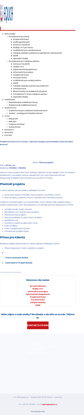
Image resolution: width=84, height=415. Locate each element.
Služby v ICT (37, 289)
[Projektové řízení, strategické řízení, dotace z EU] (6, 23)
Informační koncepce (38, 291)
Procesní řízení (38, 299)
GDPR (37, 305)
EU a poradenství (38, 286)
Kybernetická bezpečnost (38, 294)
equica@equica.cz (49, 404)
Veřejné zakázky (38, 302)
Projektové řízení (38, 297)
